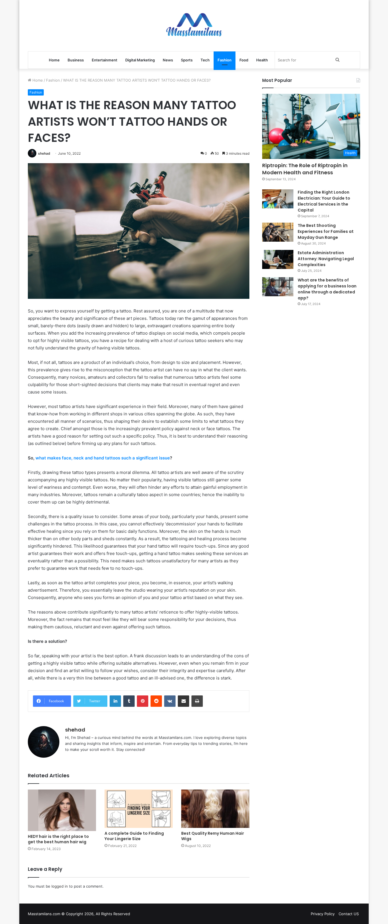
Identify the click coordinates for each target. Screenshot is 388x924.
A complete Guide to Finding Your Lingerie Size (134, 836)
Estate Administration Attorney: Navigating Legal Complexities (326, 259)
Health (262, 60)
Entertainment (104, 60)
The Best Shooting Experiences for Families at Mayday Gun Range (326, 231)
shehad (44, 153)
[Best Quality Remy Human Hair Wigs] (215, 809)
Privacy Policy (323, 913)
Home (54, 60)
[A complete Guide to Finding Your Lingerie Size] (139, 809)
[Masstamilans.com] (194, 25)
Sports (187, 60)
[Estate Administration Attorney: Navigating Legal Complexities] (277, 259)
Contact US (349, 913)
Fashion (224, 60)
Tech (205, 60)
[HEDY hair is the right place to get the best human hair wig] (62, 810)
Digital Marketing (140, 60)
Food (243, 60)
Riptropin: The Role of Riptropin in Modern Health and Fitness (305, 169)
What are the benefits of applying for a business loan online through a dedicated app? (327, 289)
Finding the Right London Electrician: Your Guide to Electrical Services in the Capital (324, 201)
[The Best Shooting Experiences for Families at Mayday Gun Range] (277, 232)
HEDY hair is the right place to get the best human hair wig (58, 839)
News (168, 60)
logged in (59, 886)
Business (76, 60)
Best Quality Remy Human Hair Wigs (212, 836)
